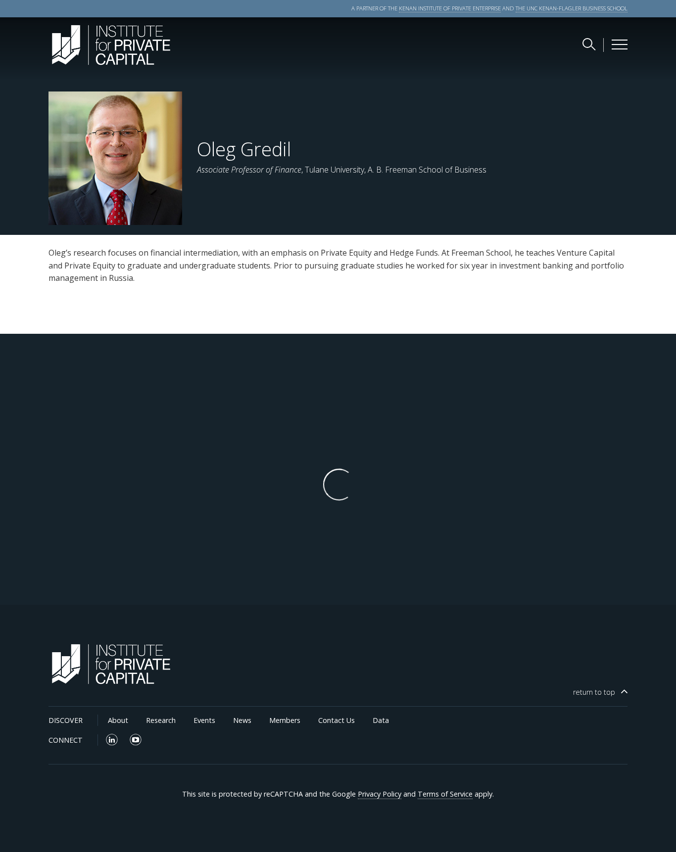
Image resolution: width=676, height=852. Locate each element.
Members (284, 720)
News (242, 720)
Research (161, 720)
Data (381, 720)
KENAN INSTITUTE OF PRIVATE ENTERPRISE (450, 8)
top (594, 692)
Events (204, 720)
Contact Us (336, 720)
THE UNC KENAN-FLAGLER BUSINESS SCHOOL (572, 8)
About (118, 720)
